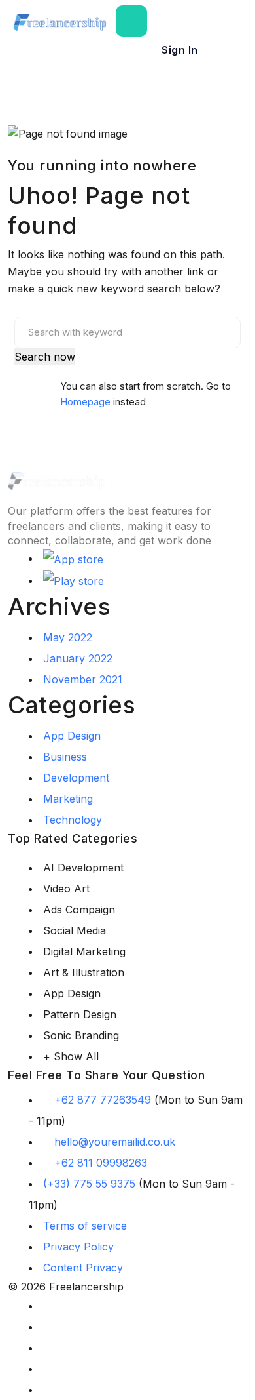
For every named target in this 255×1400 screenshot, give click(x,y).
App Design (72, 735)
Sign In (180, 49)
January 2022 (77, 658)
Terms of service (85, 1225)
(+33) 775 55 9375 (89, 1183)
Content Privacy (83, 1267)
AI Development (83, 867)
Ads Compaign (79, 909)
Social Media (74, 930)
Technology (72, 819)
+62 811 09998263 (100, 1162)
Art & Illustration (83, 972)
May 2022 (67, 637)
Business (65, 756)
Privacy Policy (78, 1246)
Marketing (68, 798)
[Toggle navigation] (131, 21)
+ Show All (71, 1056)
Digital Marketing (84, 951)
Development (76, 777)
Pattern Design (79, 1014)
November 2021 (82, 679)
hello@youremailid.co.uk (114, 1141)
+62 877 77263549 (102, 1099)
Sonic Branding (81, 1035)
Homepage (85, 401)
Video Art (66, 888)
